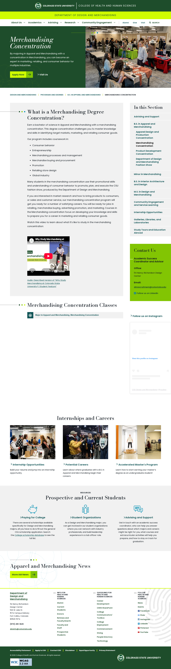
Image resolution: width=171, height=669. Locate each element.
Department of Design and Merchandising (85, 15)
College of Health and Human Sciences (107, 6)
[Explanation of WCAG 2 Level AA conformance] (62, 662)
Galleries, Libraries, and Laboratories (147, 221)
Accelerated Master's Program (138, 464)
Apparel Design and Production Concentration (147, 134)
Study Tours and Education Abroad (150, 231)
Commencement (104, 629)
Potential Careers (77, 464)
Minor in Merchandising (147, 174)
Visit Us (43, 74)
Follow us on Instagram (147, 316)
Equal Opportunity (87, 650)
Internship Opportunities (148, 212)
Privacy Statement (107, 650)
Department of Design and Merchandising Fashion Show (149, 161)
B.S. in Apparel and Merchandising (84, 95)
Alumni (126, 22)
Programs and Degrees (52, 95)
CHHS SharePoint (105, 608)
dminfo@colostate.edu (21, 629)
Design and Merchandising (23, 95)
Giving (100, 633)
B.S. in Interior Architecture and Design (149, 183)
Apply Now (18, 74)
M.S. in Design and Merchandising (144, 193)
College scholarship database (29, 535)
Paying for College (33, 517)
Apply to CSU (40, 650)
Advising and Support (146, 116)
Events (141, 607)
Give (135, 22)
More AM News (20, 574)
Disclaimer (70, 650)
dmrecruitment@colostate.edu (150, 287)
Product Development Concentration (148, 152)
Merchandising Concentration (144, 144)
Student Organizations (86, 517)
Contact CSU (55, 650)
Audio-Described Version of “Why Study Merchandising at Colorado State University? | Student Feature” (46, 283)
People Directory (104, 637)
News (140, 603)
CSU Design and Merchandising (144, 390)
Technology (102, 641)
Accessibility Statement (20, 650)
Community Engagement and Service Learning (149, 203)
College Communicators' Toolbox (105, 615)
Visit (143, 22)
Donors (60, 614)
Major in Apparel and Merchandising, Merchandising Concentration (67, 315)
